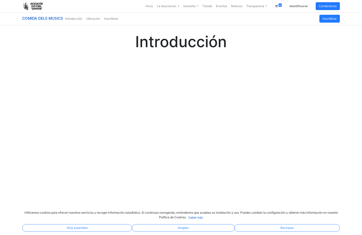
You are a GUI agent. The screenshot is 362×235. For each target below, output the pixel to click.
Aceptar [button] (183, 228)
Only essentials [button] (77, 228)
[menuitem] (149, 6)
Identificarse (299, 6)
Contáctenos (328, 6)
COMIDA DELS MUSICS (42, 18)
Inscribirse (330, 18)
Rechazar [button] (287, 228)
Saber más (195, 217)
